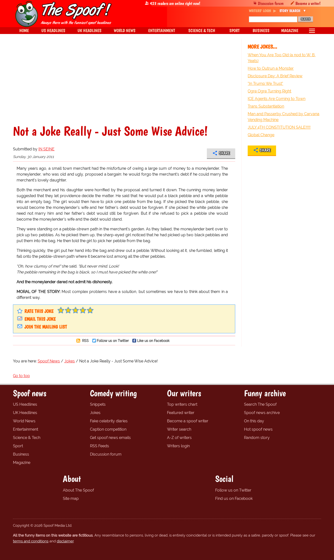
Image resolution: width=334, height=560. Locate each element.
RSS (85, 340)
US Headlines (25, 404)
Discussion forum (271, 3)
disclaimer (65, 541)
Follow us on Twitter (113, 340)
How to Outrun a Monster (271, 68)
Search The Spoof (260, 404)
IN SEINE (46, 149)
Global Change (261, 135)
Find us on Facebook (234, 498)
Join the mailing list (45, 327)
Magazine (21, 462)
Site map (71, 498)
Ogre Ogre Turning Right (269, 91)
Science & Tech (26, 437)
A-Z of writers (179, 437)
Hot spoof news (258, 429)
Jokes (95, 412)
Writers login (178, 446)
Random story (257, 437)
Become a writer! (308, 3)
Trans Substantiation (266, 106)
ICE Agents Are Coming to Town (276, 98)
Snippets (98, 404)
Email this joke (40, 319)
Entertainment (25, 429)
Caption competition (108, 429)
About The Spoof (78, 490)
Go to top (21, 375)
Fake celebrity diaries (109, 421)
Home (24, 30)
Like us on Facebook (153, 340)
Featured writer (180, 412)
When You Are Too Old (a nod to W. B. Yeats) (281, 58)
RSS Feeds (99, 446)
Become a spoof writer (187, 421)
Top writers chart (182, 404)
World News (24, 421)
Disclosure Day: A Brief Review (275, 76)
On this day (254, 421)
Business (21, 454)
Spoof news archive (262, 412)
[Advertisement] (124, 81)
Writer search (179, 429)
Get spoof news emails (110, 437)
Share (224, 153)
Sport (18, 446)
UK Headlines (25, 412)
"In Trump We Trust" (265, 83)
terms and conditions (30, 541)
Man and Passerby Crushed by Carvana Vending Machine (283, 117)
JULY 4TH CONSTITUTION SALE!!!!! (279, 127)
